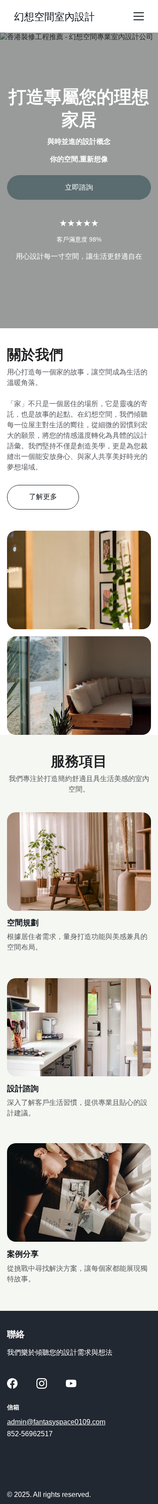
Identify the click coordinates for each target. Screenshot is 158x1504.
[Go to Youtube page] (71, 1383)
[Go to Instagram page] (41, 1383)
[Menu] (138, 16)
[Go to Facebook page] (12, 1383)
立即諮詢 (79, 187)
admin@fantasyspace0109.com (56, 1422)
